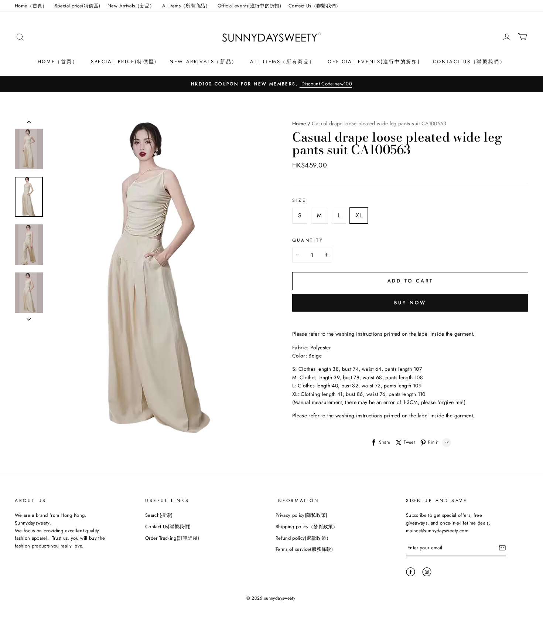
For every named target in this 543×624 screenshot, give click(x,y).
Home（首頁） (31, 5)
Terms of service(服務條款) (304, 549)
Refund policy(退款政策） (303, 538)
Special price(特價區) (77, 5)
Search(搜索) (159, 515)
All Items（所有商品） (186, 5)
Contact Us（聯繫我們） (314, 5)
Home (299, 123)
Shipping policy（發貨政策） (307, 526)
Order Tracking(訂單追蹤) (172, 538)
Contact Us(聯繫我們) (168, 526)
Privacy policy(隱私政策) (302, 515)
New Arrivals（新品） (131, 5)
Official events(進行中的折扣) (249, 5)
